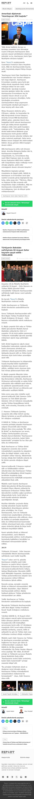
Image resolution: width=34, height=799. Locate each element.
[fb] (3, 223)
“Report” (9, 62)
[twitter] (14, 223)
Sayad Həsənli (11, 213)
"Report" (13, 299)
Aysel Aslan (10, 711)
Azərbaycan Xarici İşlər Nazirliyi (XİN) (15, 196)
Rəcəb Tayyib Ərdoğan (10, 694)
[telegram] (10, 223)
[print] (22, 223)
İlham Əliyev (7, 9)
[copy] (26, 223)
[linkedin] (18, 223)
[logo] (6, 3)
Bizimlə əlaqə (25, 757)
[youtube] (25, 776)
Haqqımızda (6, 757)
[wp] (6, 223)
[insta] (7, 776)
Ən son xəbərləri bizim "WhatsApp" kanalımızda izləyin (17, 204)
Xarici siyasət (5, 19)
